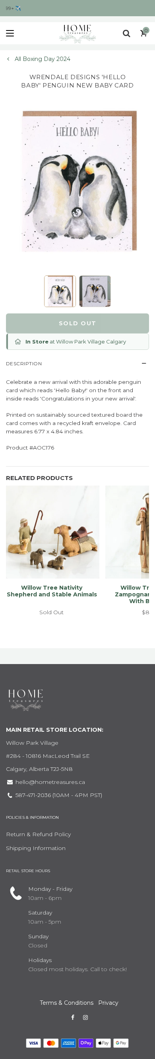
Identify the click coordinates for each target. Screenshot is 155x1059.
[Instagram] (85, 1017)
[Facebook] (73, 1017)
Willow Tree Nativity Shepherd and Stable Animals (52, 591)
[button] (60, 291)
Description (24, 363)
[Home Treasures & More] (77, 33)
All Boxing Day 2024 (41, 59)
